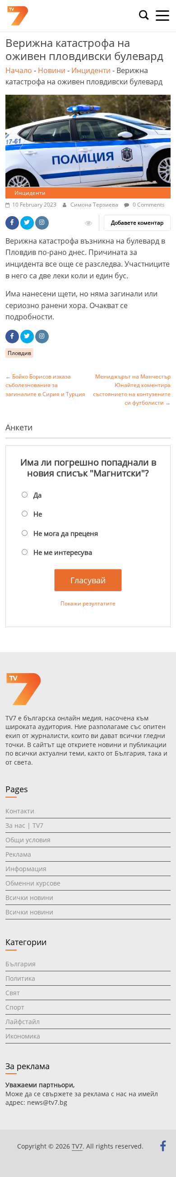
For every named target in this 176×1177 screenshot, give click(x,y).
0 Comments (148, 204)
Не (37, 513)
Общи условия (28, 839)
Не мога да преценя (65, 533)
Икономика (22, 1036)
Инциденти (91, 70)
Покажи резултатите (88, 603)
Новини (51, 70)
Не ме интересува (62, 552)
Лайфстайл (22, 1021)
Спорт (14, 1007)
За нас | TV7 (24, 825)
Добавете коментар (137, 222)
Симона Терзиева (95, 204)
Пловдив (19, 353)
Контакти (19, 811)
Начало (18, 70)
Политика (20, 978)
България (20, 964)
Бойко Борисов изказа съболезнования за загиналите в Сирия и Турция (45, 385)
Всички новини (29, 897)
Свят (12, 992)
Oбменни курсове (32, 883)
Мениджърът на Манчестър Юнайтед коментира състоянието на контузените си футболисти (132, 389)
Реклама (18, 854)
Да (37, 494)
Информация (25, 868)
